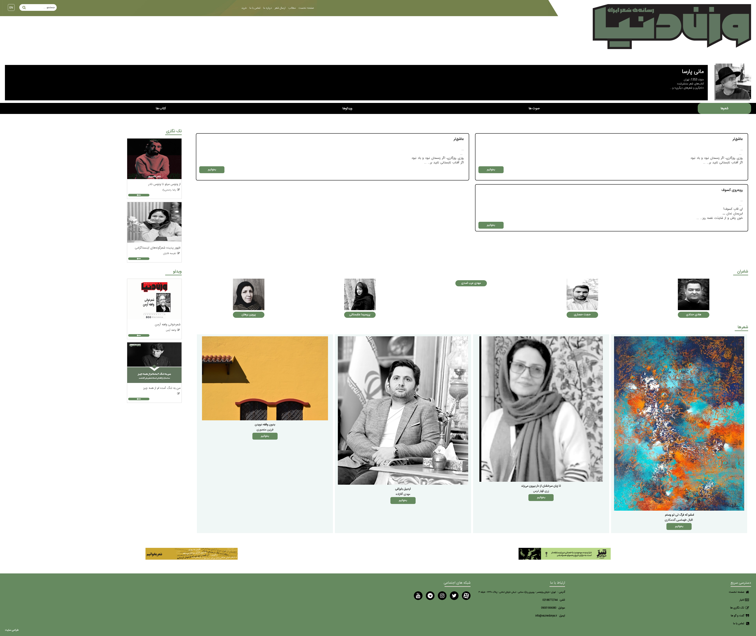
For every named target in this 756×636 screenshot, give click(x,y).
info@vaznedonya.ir (546, 616)
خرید (244, 8)
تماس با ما (254, 8)
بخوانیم (491, 169)
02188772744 (550, 600)
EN (11, 8)
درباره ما (267, 8)
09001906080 (548, 608)
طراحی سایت (12, 630)
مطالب (292, 8)
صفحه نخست (306, 8)
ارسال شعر (280, 8)
